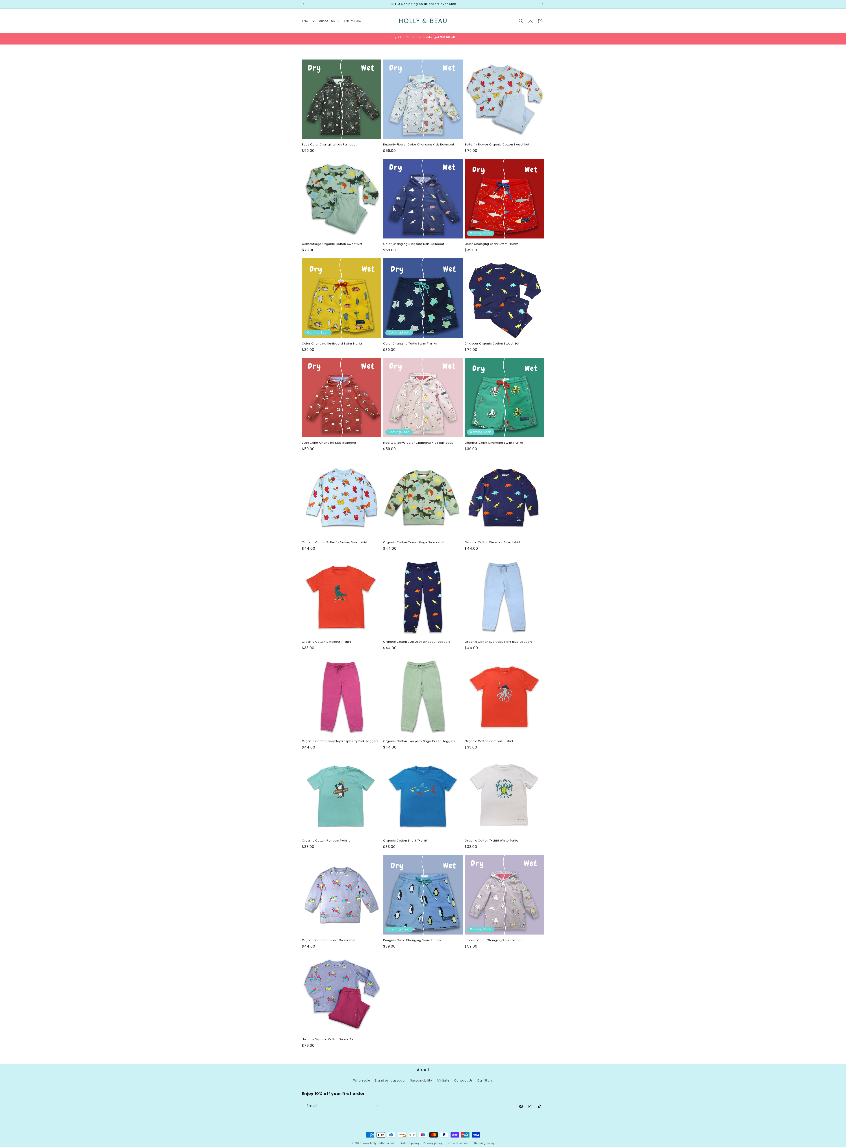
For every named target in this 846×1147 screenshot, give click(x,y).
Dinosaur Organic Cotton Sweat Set (492, 344)
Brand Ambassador (390, 1080)
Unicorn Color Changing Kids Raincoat (494, 940)
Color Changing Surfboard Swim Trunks (332, 344)
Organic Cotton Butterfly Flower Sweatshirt (334, 542)
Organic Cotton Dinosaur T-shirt (326, 642)
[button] (307, 20)
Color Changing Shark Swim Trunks (492, 244)
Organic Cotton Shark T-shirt (405, 841)
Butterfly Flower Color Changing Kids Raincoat (418, 145)
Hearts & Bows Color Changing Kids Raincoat (418, 443)
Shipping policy (484, 1143)
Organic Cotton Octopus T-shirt (489, 741)
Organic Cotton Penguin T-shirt (326, 841)
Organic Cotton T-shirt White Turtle (491, 841)
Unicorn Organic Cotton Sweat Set (328, 1040)
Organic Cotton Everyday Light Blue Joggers (499, 642)
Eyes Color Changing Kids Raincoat (329, 443)
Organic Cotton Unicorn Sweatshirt (329, 940)
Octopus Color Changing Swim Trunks (494, 443)
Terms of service (457, 1143)
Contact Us (463, 1080)
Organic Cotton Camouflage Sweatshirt (414, 542)
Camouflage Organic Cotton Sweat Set (332, 244)
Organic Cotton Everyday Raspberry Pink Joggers (340, 741)
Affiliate (443, 1080)
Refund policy (410, 1143)
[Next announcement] (542, 4)
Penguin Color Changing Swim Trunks (412, 940)
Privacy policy (432, 1143)
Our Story (485, 1080)
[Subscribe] (376, 1106)
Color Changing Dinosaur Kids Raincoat (413, 244)
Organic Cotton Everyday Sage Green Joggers (419, 741)
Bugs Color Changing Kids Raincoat (329, 145)
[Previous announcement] (303, 4)
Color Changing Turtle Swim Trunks (410, 344)
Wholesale (361, 1080)
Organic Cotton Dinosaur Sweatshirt (492, 542)
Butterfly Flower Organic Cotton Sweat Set (497, 145)
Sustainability (421, 1080)
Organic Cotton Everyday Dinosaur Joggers (417, 642)
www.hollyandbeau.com (379, 1143)
